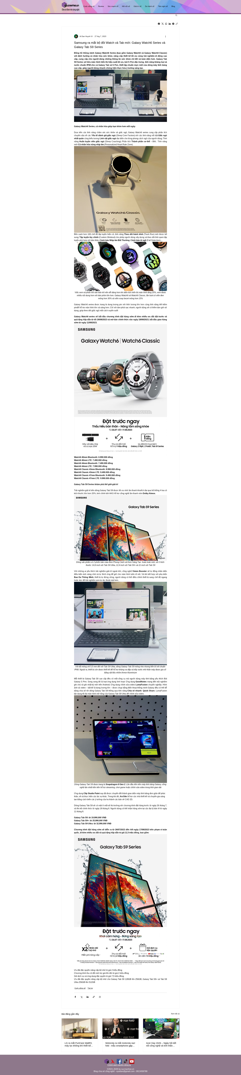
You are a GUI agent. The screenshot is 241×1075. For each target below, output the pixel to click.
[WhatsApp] (166, 24)
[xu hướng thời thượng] (112, 1061)
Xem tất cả (175, 1014)
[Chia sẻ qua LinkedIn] (87, 997)
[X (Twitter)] (163, 24)
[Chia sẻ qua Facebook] (75, 997)
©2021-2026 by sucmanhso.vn (120, 1069)
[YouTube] (131, 1061)
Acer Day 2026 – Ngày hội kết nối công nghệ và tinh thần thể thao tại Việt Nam (161, 1044)
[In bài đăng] (100, 997)
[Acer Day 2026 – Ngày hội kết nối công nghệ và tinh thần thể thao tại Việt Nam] (161, 1028)
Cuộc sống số (80, 988)
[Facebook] (159, 24)
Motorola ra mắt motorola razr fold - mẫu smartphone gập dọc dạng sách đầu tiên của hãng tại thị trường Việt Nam (120, 1044)
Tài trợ (90, 988)
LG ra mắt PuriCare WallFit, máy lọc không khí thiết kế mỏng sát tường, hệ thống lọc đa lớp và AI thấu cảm (79, 1044)
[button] (176, 15)
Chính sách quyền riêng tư (119, 1065)
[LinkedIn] (170, 24)
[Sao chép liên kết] (177, 24)
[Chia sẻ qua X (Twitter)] (81, 997)
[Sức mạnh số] (106, 1061)
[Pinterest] (173, 24)
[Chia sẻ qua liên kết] (94, 997)
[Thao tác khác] (165, 36)
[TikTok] (125, 1061)
